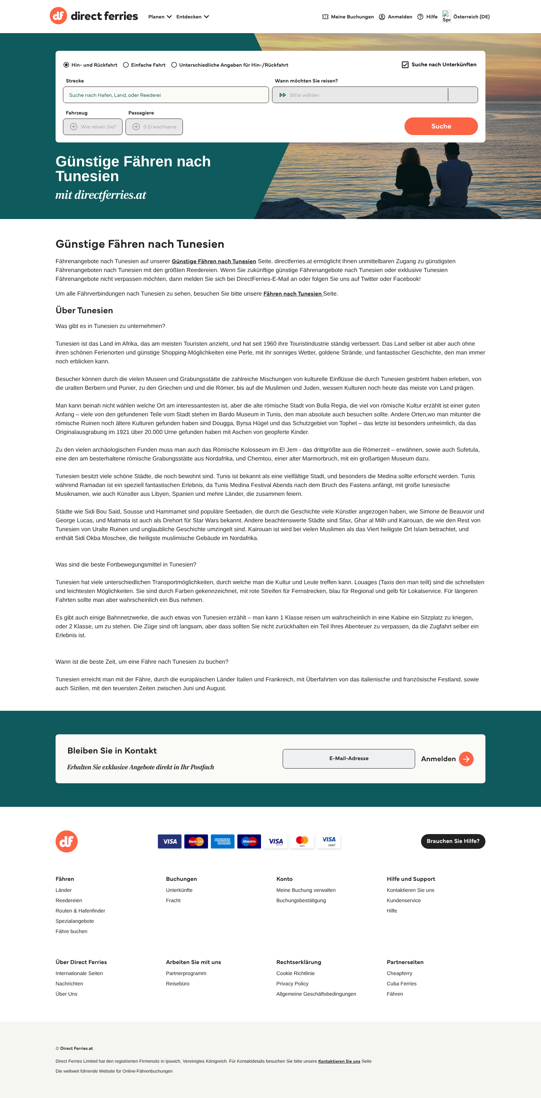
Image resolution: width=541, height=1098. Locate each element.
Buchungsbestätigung (301, 900)
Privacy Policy (292, 983)
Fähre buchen (71, 931)
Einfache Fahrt (148, 65)
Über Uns (66, 994)
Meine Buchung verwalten (306, 890)
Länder (64, 890)
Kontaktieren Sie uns (410, 890)
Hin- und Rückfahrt (94, 65)
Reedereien (69, 900)
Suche (441, 126)
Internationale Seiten (79, 973)
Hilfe (392, 911)
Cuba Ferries (402, 983)
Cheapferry (399, 973)
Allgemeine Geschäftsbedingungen (316, 994)
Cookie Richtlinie (295, 973)
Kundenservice (404, 900)
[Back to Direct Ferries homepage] (94, 16)
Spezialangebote (75, 921)
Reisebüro (178, 983)
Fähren (395, 994)
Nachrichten (69, 983)
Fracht (173, 900)
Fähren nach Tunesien (293, 294)
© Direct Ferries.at (74, 1048)
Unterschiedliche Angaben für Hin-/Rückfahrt (234, 65)
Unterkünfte (179, 890)
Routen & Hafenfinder (80, 911)
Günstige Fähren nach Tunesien (214, 261)
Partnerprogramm (186, 973)
